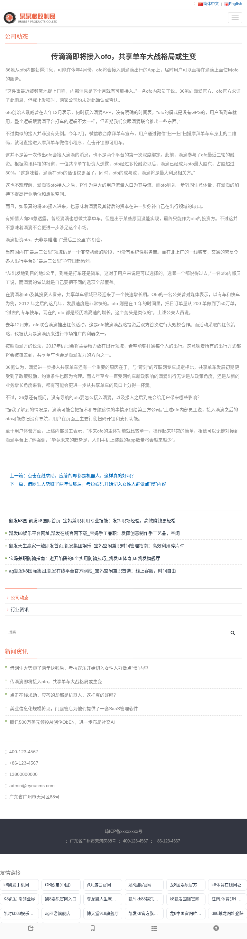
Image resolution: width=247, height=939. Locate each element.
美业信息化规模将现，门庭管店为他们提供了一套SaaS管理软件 (74, 708)
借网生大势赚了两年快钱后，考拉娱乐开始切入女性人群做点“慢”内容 (79, 668)
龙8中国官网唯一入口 (187, 913)
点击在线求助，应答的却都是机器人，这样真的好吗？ (64, 695)
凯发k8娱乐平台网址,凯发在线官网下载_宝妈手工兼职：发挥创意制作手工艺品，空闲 (94, 533)
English (235, 4)
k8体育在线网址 (226, 884)
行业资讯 (20, 609)
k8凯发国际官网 (184, 899)
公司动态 (20, 597)
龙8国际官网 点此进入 (146, 884)
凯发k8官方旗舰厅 (145, 913)
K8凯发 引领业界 (19, 899)
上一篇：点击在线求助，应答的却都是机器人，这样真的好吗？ (73, 475)
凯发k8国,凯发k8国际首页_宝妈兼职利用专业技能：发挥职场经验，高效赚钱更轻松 (92, 520)
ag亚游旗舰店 (57, 913)
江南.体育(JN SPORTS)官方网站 (229, 899)
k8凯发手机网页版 (20, 884)
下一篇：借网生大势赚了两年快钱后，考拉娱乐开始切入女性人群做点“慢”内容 (88, 484)
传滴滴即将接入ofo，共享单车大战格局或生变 (56, 681)
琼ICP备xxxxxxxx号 (123, 831)
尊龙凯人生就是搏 (103, 899)
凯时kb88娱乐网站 (21, 913)
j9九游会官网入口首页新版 (104, 884)
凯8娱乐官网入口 (61, 899)
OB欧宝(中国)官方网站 (62, 884)
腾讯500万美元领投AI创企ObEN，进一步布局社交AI (62, 722)
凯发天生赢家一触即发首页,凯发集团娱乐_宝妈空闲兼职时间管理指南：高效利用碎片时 (96, 545)
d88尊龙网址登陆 (227, 913)
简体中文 (211, 4)
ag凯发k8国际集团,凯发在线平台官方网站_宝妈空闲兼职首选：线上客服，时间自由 (92, 570)
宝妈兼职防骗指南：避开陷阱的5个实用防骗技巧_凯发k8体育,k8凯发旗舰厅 (84, 558)
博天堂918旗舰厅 (103, 913)
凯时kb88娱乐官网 (145, 899)
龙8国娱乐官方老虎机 (187, 884)
